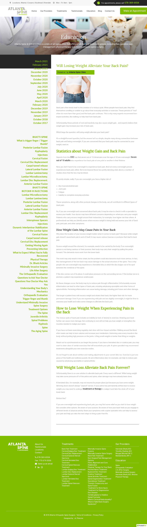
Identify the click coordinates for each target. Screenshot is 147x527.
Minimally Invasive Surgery (34, 267)
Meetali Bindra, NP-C (123, 456)
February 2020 (40, 105)
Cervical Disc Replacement (34, 162)
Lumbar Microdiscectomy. (34, 177)
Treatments (62, 11)
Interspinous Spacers (37, 220)
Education (91, 11)
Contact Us (109, 11)
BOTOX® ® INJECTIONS (35, 191)
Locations (39, 450)
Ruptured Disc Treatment (97, 472)
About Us (39, 444)
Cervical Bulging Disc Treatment (74, 451)
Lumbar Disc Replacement (34, 213)
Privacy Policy (98, 515)
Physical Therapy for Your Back (100, 467)
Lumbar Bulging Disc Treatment (73, 470)
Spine (45, 328)
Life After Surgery (39, 270)
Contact (38, 452)
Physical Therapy (39, 259)
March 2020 (41, 101)
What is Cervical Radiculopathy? (100, 499)
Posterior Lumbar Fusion (35, 148)
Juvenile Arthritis (39, 317)
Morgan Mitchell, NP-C (124, 453)
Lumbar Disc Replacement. (34, 180)
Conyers (31, 3)
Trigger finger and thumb (35, 299)
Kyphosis (43, 324)
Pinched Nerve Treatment (97, 470)
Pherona (80, 518)
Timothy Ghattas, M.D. (124, 451)
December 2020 (39, 72)
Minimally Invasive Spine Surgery (100, 453)
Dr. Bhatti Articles (39, 263)
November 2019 (39, 112)
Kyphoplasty (41, 151)
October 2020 (40, 79)
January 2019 (41, 116)
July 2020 (42, 87)
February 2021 (40, 65)
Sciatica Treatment (95, 474)
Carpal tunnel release (37, 166)
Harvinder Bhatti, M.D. (123, 449)
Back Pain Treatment (69, 449)
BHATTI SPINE (40, 137)
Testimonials (76, 11)
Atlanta (23, 3)
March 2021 (41, 61)
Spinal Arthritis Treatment (97, 476)
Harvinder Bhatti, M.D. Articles (126, 474)
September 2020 (39, 83)
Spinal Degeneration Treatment (99, 479)
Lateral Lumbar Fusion (36, 169)
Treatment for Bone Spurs (98, 488)
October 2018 (40, 119)
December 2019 (39, 108)
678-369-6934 (131, 2)
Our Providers (46, 11)
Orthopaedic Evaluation (36, 295)
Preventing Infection (37, 249)
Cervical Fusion (40, 158)
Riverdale (47, 3)
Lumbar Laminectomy (37, 173)
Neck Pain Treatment (96, 456)
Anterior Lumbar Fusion (36, 184)
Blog (100, 11)
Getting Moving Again (36, 245)
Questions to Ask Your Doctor (33, 278)
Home (34, 11)
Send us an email (44, 464)
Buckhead (39, 3)
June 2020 (42, 90)
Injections (43, 155)
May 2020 (42, 94)
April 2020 (42, 98)
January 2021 (41, 69)
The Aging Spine (39, 331)
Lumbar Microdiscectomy (35, 195)
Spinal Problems (39, 320)
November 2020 (39, 76)
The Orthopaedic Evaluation (33, 274)
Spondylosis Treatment (96, 481)
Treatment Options (38, 309)
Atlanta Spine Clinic (77, 72)
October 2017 (40, 123)
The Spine (43, 313)
